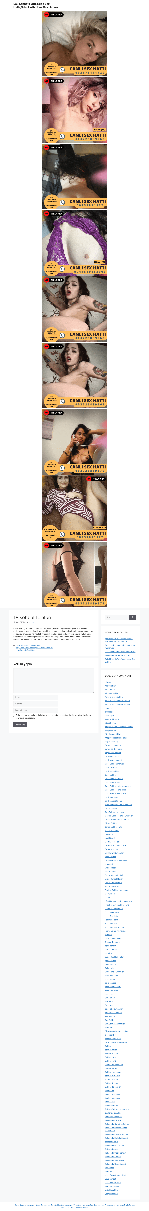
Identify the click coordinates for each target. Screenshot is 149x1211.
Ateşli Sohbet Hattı (113, 734)
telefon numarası (112, 1098)
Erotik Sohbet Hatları (114, 879)
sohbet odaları (111, 1079)
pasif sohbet (110, 946)
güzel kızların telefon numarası (118, 901)
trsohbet (108, 1171)
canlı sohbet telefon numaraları (118, 805)
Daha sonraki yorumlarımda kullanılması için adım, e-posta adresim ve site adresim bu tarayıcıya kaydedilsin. (53, 716)
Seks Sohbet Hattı (113, 987)
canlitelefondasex (113, 756)
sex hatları (109, 1001)
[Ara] (132, 617)
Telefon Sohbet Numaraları (117, 1109)
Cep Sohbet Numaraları (115, 812)
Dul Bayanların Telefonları (116, 860)
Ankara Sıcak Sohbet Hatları (117, 701)
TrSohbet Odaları (81, 1208)
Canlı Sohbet (110, 775)
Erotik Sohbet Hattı (23, 645)
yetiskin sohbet (111, 1190)
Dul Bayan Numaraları (114, 853)
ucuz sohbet (110, 1179)
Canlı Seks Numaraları (114, 764)
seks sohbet (110, 983)
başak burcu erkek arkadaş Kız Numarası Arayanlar (34, 648)
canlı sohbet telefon (113, 801)
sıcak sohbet (110, 1035)
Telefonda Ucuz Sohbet (115, 1164)
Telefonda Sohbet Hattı (115, 1160)
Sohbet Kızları (111, 1068)
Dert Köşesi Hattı (112, 842)
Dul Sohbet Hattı (67, 1208)
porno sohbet (111, 949)
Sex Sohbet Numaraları (115, 1024)
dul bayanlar (110, 857)
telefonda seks (111, 1142)
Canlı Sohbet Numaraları (115, 793)
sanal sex (109, 953)
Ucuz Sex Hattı (91, 1205)
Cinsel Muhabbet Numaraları (117, 819)
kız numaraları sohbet (114, 927)
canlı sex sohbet (112, 771)
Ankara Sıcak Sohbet (114, 697)
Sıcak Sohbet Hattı (113, 1039)
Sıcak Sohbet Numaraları (116, 1042)
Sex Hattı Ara (103, 1205)
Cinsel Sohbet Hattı (113, 827)
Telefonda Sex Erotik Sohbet (117, 655)
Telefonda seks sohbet (115, 1145)
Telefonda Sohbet (113, 1157)
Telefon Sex (110, 1102)
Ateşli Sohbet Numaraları (116, 738)
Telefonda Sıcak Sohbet (115, 1153)
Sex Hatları (110, 998)
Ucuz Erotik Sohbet (127, 1205)
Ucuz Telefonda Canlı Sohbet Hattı (120, 652)
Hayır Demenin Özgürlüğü (25, 650)
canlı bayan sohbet (113, 760)
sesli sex (109, 994)
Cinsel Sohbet (111, 823)
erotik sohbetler (112, 886)
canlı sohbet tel (111, 797)
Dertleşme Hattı (112, 849)
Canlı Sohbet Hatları (114, 779)
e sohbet (109, 864)
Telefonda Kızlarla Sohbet (116, 1138)
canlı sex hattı (111, 767)
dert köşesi (110, 838)
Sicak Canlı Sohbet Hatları (116, 1031)
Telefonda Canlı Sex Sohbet (117, 1124)
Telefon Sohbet (111, 1105)
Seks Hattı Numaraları (114, 972)
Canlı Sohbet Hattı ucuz (115, 790)
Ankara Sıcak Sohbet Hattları (117, 704)
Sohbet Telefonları (113, 1087)
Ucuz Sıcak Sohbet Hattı (115, 1175)
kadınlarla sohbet (112, 920)
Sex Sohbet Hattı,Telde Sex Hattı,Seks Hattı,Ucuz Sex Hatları (35, 5)
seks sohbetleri (111, 990)
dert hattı (109, 834)
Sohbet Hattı (35, 645)
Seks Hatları (110, 964)
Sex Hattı (109, 1005)
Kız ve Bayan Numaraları (116, 931)
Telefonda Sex (111, 1149)
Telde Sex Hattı (79, 1205)
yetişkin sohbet (111, 1194)
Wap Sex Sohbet (112, 1186)
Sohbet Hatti (110, 1057)
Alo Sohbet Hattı (112, 693)
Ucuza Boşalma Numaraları (25, 1205)
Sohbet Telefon (111, 1083)
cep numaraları (111, 808)
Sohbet (108, 1046)
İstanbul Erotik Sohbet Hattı (117, 905)
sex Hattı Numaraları (114, 1009)
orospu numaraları (113, 938)
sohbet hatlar (111, 1050)
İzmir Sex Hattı (111, 916)
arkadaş (108, 708)
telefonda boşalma (113, 1113)
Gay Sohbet (110, 894)
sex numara (110, 1016)
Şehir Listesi (110, 961)
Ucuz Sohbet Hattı (113, 1183)
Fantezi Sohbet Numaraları (116, 890)
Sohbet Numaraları (113, 1072)
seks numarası (111, 975)
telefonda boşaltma (113, 1117)
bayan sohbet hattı (113, 749)
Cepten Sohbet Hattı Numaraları (119, 816)
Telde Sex (109, 1091)
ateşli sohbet (110, 730)
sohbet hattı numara (114, 1065)
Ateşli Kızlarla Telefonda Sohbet (119, 727)
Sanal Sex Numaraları (114, 957)
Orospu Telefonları (113, 942)
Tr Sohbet (109, 1168)
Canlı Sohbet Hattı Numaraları (118, 786)
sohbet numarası (112, 1076)
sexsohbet (109, 1027)
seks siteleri (110, 979)
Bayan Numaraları (113, 745)
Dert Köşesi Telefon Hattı (116, 845)
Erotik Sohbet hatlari (114, 875)
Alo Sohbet (110, 689)
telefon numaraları (113, 1094)
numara (108, 935)
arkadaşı (109, 712)
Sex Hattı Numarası (113, 1013)
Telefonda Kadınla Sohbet (116, 1134)
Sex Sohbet (110, 1020)
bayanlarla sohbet (113, 753)
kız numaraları (111, 923)
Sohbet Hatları (111, 1053)
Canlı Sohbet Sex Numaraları (62, 1205)
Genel (107, 897)
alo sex (108, 682)
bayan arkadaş (111, 741)
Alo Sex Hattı (110, 686)
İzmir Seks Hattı (112, 912)
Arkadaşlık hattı (112, 719)
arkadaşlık (109, 715)
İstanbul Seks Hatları (114, 909)
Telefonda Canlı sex (113, 1120)
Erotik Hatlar (110, 868)
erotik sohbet (111, 871)
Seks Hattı (109, 968)
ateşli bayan (110, 723)
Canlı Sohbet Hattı (113, 782)
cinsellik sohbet (112, 831)
